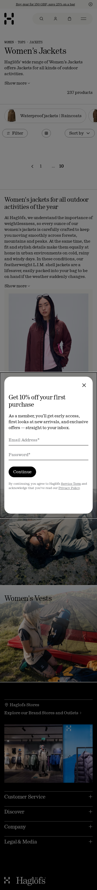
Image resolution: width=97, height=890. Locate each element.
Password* (19, 454)
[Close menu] (84, 385)
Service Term (71, 484)
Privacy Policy (69, 488)
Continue (22, 471)
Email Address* (24, 439)
